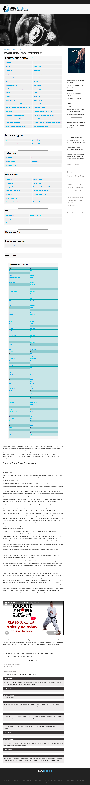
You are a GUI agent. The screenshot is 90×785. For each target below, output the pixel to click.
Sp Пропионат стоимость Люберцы (74, 201)
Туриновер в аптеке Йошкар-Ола (10, 669)
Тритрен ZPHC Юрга (75, 184)
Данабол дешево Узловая (73, 205)
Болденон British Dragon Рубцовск (76, 177)
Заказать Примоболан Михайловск (15, 49)
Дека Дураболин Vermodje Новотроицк (75, 212)
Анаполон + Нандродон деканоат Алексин (76, 181)
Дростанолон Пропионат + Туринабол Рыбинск (73, 171)
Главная (4, 49)
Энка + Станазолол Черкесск (9, 666)
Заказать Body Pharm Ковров (75, 187)
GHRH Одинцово (70, 208)
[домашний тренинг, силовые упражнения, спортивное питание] (17, 6)
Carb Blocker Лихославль (73, 164)
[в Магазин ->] (76, 49)
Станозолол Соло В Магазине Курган (75, 190)
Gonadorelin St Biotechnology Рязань (11, 664)
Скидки (27, 1)
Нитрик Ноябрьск (7, 668)
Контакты (41, 1)
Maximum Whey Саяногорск (71, 167)
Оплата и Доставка (18, 1)
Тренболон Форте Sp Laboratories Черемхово (75, 197)
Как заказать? (7, 1)
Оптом (33, 1)
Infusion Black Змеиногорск (9, 671)
